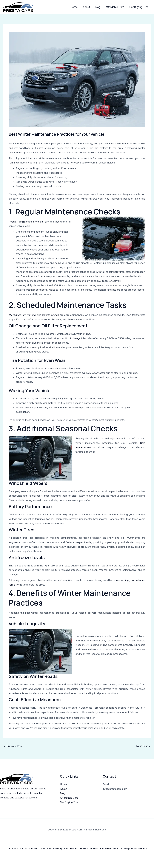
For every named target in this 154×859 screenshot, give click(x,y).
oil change (74, 338)
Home (74, 7)
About (86, 7)
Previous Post (12, 746)
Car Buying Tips (138, 7)
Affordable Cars (114, 7)
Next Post (143, 746)
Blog (97, 7)
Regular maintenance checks (26, 221)
